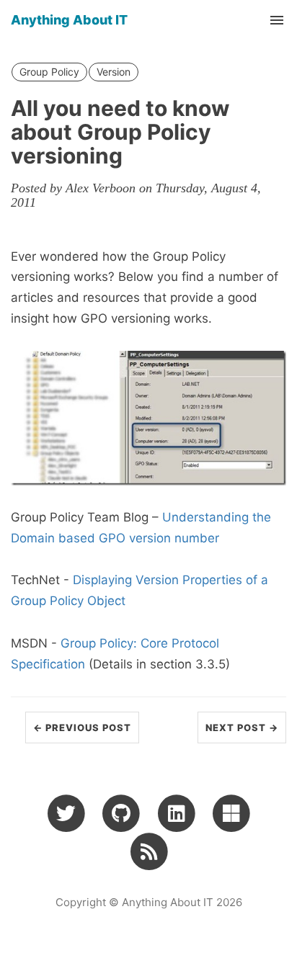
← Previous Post (82, 727)
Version (113, 72)
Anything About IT (69, 19)
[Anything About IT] (149, 851)
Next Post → (241, 727)
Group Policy (49, 72)
